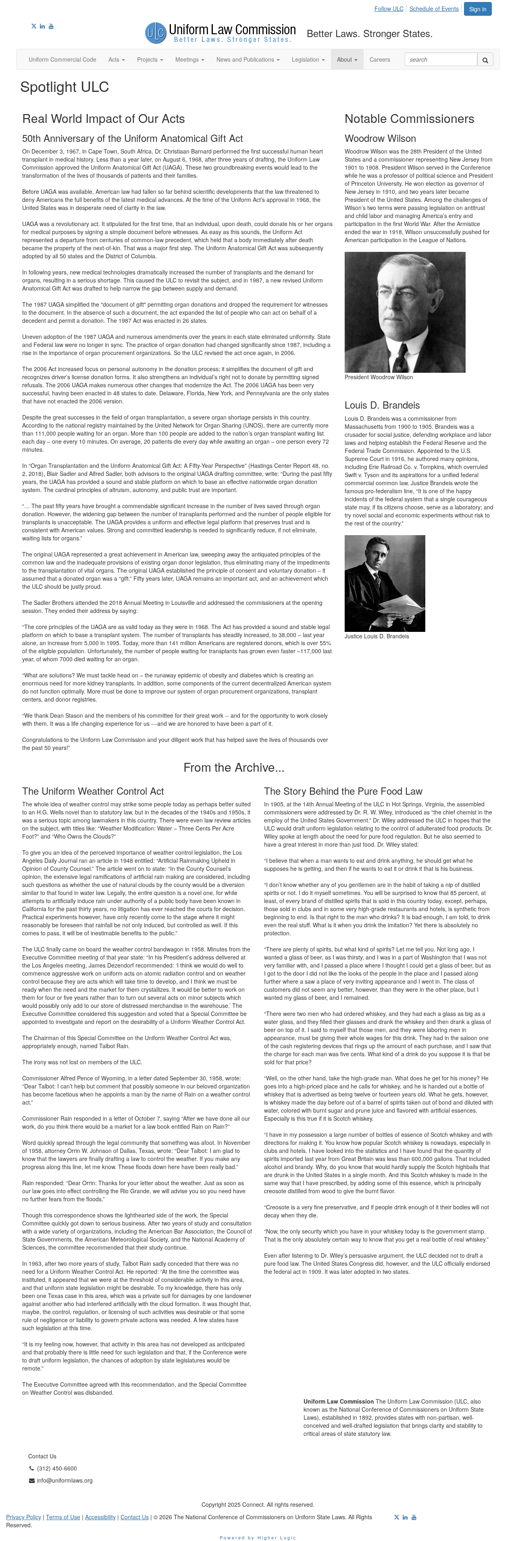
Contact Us (135, 1517)
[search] (485, 59)
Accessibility (100, 1517)
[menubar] (419, 7)
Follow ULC (389, 8)
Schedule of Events (434, 8)
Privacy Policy (23, 1517)
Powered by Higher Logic (258, 1537)
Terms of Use (63, 1517)
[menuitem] (391, 7)
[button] (116, 59)
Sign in (478, 9)
